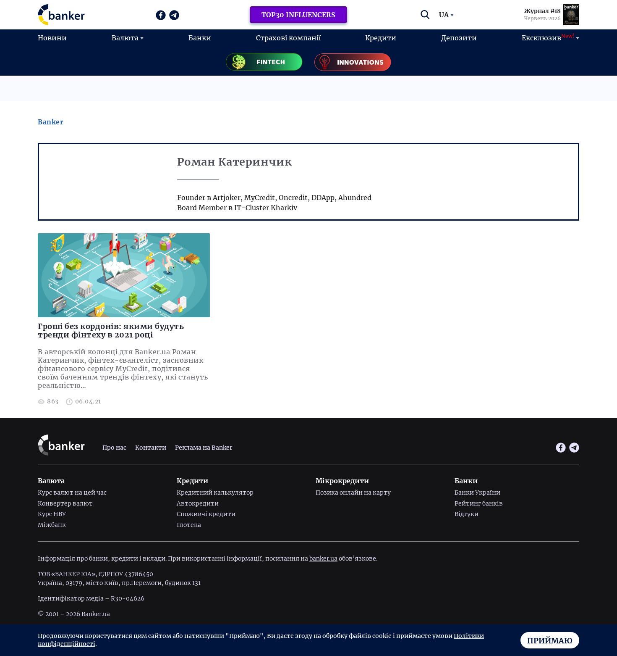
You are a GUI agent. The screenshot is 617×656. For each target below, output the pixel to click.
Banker (50, 122)
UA (444, 15)
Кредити (380, 38)
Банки (199, 38)
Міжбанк (52, 525)
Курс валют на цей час (72, 492)
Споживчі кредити (206, 514)
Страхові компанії (288, 38)
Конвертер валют (65, 503)
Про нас (114, 447)
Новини (52, 38)
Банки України (477, 492)
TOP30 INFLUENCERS (298, 15)
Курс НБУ (52, 514)
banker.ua (323, 558)
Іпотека (189, 525)
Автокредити (198, 503)
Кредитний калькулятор (215, 492)
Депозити (459, 38)
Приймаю (550, 640)
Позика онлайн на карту (353, 492)
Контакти (150, 447)
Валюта (125, 38)
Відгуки (466, 514)
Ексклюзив (548, 37)
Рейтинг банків (479, 503)
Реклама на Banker (203, 447)
